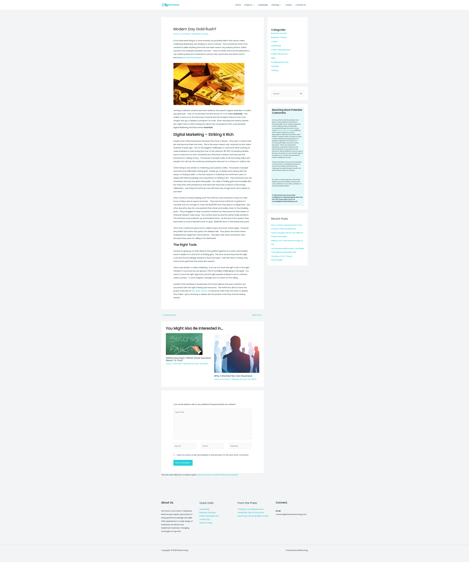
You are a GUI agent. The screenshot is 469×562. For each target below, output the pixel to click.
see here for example (284, 130)
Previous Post (168, 315)
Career (288, 5)
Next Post (258, 315)
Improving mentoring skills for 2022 (253, 516)
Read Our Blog (205, 522)
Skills (273, 58)
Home (238, 5)
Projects (248, 5)
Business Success (200, 34)
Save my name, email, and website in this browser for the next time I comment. (213, 455)
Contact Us (300, 5)
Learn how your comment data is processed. (217, 474)
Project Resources (279, 54)
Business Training (279, 37)
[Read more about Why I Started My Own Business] (236, 352)
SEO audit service (199, 290)
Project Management (281, 49)
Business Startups (207, 512)
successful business (192, 57)
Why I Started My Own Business (233, 376)
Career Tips (204, 519)
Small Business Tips (279, 62)
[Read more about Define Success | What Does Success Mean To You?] (184, 344)
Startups (275, 5)
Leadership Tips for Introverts (251, 512)
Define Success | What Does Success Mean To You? (188, 359)
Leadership (263, 5)
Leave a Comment (182, 34)
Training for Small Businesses (251, 509)
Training (274, 70)
